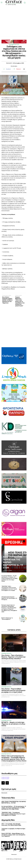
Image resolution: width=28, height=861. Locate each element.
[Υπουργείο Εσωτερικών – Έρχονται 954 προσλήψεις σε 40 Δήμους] (23, 598)
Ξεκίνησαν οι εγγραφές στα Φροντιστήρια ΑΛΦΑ (13, 829)
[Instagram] (7, 783)
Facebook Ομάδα (5, 778)
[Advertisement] (14, 19)
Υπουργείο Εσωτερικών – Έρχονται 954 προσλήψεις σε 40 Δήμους (9, 598)
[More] (24, 69)
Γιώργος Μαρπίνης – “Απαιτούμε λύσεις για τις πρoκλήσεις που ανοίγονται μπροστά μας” (19, 301)
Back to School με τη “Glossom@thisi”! (7, 618)
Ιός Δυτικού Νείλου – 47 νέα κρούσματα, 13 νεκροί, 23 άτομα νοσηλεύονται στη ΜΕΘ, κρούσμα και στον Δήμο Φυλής (9, 578)
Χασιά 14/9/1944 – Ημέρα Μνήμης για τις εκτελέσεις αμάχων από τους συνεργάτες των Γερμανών (13, 835)
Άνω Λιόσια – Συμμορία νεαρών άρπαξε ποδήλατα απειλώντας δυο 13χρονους (7, 300)
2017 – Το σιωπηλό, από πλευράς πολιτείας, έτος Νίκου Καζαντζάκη (11, 824)
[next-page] (24, 541)
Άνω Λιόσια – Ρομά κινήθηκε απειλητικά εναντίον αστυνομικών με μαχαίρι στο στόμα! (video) (13, 690)
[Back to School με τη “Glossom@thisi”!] (23, 618)
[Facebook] (3, 783)
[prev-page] (21, 541)
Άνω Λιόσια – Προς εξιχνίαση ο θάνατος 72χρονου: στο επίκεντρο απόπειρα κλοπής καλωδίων (13, 656)
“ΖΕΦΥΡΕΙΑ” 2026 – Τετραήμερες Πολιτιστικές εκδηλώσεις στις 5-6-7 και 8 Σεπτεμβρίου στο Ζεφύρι (9, 588)
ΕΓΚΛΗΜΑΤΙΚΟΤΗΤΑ (14, 44)
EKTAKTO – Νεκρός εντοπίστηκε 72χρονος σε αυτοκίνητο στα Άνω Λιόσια (13, 724)
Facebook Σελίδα (5, 777)
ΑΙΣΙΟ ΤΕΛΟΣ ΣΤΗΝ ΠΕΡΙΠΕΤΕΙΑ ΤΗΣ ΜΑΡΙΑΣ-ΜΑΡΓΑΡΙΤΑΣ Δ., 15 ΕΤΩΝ (13, 802)
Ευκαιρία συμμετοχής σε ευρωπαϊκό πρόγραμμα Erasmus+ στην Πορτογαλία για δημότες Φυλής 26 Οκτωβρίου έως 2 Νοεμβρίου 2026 (9, 608)
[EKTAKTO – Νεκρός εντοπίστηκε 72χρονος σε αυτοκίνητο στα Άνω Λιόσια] (14, 710)
